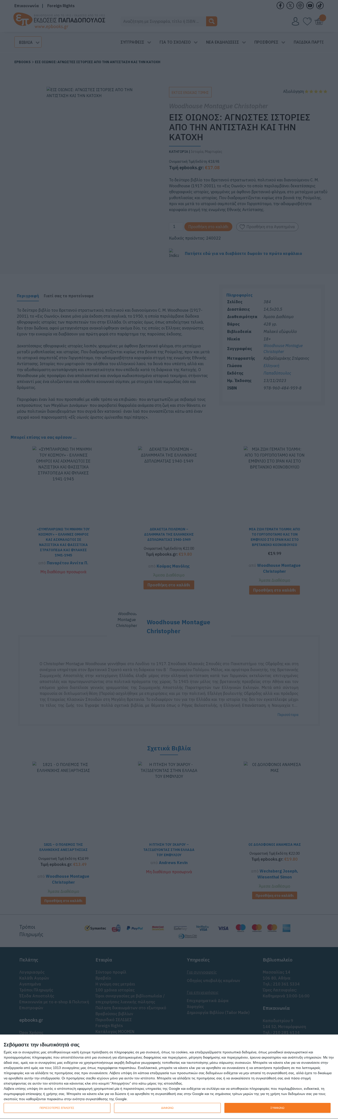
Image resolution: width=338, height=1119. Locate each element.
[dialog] (169, 1077)
